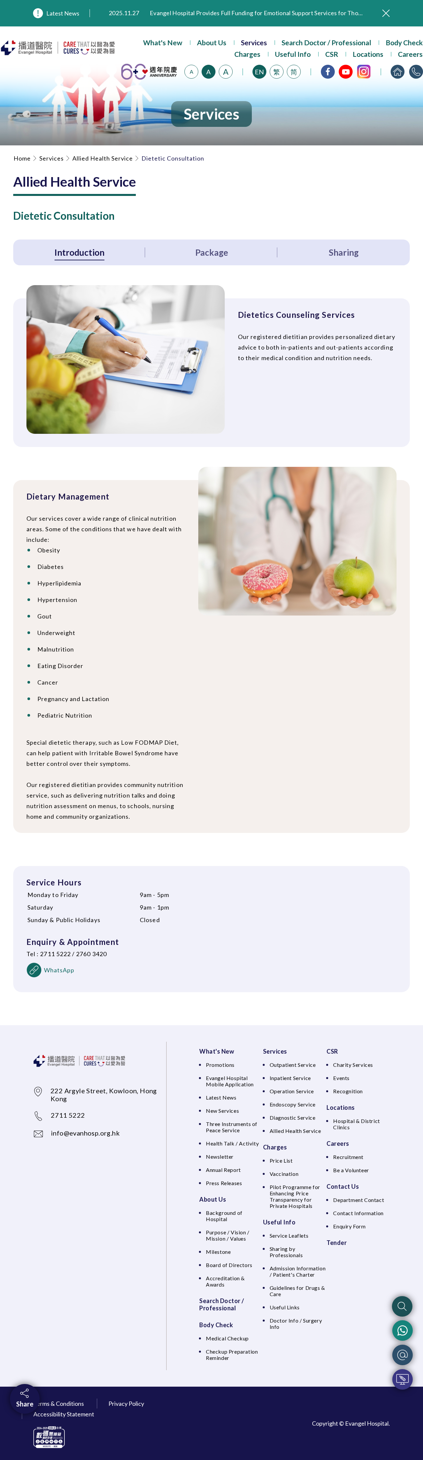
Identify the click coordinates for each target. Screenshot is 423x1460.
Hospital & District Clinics (356, 1124)
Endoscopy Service (293, 1104)
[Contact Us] (416, 72)
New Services (222, 1110)
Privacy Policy (126, 1403)
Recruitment (348, 1157)
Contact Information (358, 1213)
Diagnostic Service (293, 1117)
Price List (281, 1160)
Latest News (62, 13)
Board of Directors (229, 1265)
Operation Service (292, 1091)
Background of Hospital (224, 1216)
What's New (162, 42)
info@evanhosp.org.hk (85, 1133)
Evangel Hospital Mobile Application (230, 1081)
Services (254, 42)
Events (341, 1078)
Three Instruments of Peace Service (231, 1127)
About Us (211, 42)
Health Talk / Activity (232, 1143)
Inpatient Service (290, 1078)
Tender (337, 1242)
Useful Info (293, 54)
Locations (368, 54)
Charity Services (353, 1065)
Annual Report (223, 1170)
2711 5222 (68, 1115)
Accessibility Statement (63, 1414)
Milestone (218, 1252)
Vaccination (284, 1174)
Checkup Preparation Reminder (232, 1354)
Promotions (220, 1065)
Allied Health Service (102, 158)
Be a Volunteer (351, 1170)
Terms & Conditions (58, 1403)
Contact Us (343, 1186)
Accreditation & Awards (225, 1281)
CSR (331, 54)
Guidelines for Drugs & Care (297, 1291)
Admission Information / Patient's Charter (298, 1271)
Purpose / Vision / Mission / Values (228, 1235)
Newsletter (220, 1156)
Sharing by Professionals (286, 1252)
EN (259, 72)
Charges (247, 54)
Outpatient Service (293, 1065)
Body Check (404, 42)
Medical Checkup (227, 1338)
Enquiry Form (349, 1226)
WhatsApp (59, 970)
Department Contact (358, 1200)
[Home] (397, 72)
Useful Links (285, 1307)
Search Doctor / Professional (326, 42)
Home (22, 158)
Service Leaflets (289, 1235)
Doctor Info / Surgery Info (296, 1323)
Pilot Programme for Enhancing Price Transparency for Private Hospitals (295, 1196)
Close (386, 13)
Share (24, 1404)
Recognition (348, 1091)
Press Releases (224, 1183)
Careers (410, 54)
